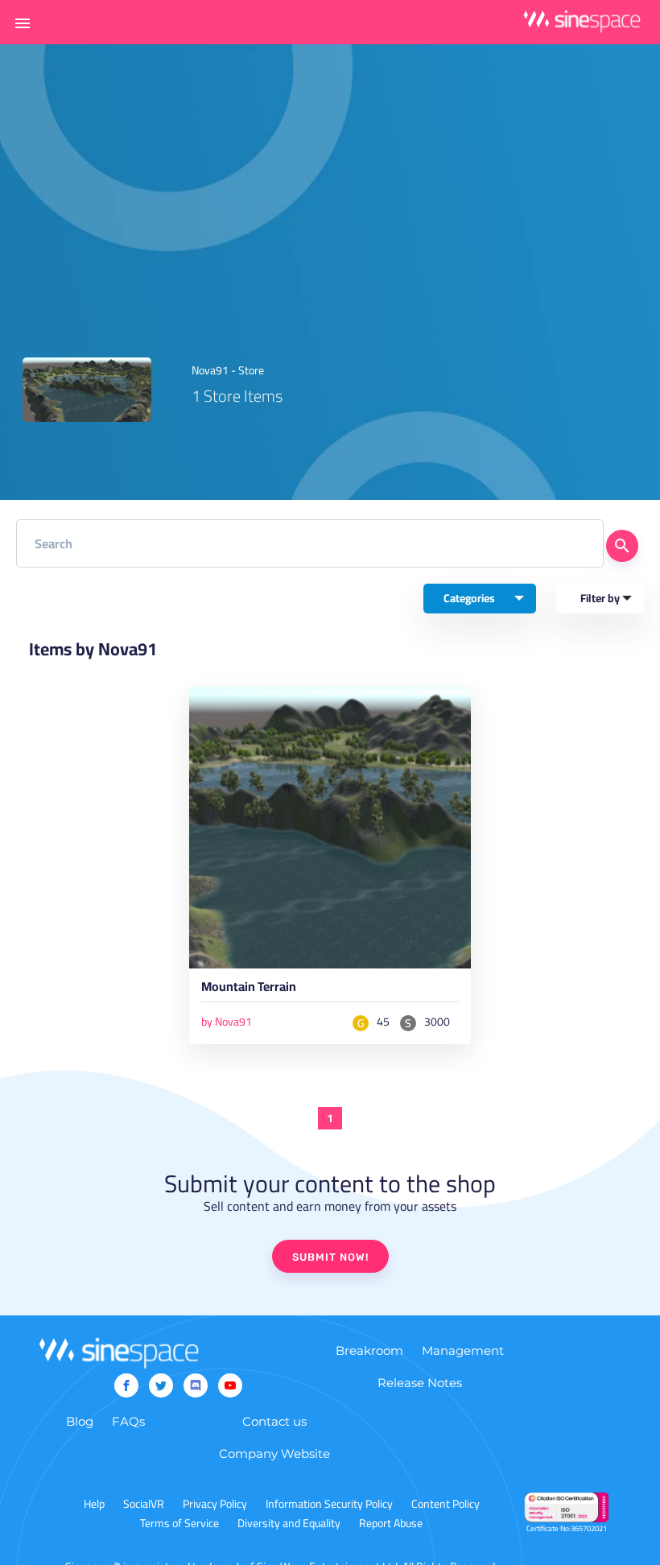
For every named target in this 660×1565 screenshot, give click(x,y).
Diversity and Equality (288, 1523)
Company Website (274, 1453)
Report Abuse (391, 1523)
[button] (22, 22)
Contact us (274, 1421)
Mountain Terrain (248, 989)
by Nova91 (226, 1021)
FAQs (128, 1421)
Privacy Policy (215, 1503)
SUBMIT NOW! (330, 1257)
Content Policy (445, 1503)
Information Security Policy (329, 1503)
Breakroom (369, 1350)
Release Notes (419, 1382)
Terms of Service (179, 1523)
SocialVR (143, 1503)
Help (94, 1503)
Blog (79, 1421)
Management (463, 1350)
